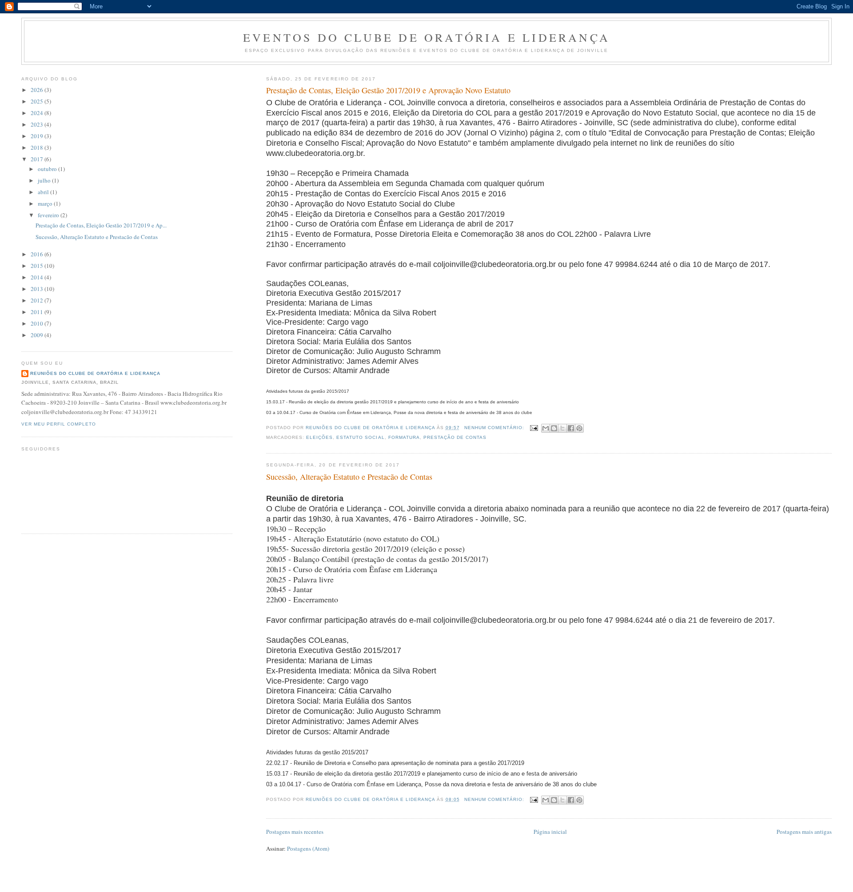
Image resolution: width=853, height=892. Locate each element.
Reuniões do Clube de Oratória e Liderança (95, 373)
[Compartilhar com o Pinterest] (579, 428)
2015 (37, 266)
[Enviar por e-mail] (545, 428)
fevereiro (49, 215)
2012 (37, 300)
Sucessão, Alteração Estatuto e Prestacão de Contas (349, 476)
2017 (37, 159)
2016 (37, 254)
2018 (37, 147)
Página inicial (550, 832)
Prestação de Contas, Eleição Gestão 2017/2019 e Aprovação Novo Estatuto (388, 90)
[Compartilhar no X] (562, 428)
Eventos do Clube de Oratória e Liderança (426, 37)
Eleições (319, 437)
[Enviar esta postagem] (534, 427)
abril (44, 192)
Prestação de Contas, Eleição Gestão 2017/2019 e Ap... (101, 225)
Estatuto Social (360, 437)
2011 (37, 312)
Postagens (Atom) (308, 848)
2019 (37, 136)
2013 (37, 289)
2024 (37, 113)
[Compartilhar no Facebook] (570, 428)
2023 (37, 124)
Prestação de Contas (454, 437)
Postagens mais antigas (804, 832)
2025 (37, 101)
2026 (37, 90)
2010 (37, 323)
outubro (48, 169)
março (46, 203)
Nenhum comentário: (495, 427)
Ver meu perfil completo (58, 424)
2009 (37, 335)
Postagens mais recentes (294, 832)
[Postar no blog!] (554, 428)
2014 (37, 277)
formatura (404, 437)
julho (45, 180)
